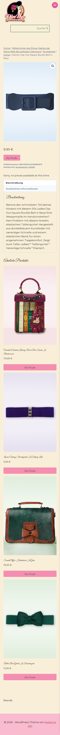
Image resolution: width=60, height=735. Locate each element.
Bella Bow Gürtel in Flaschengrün (19, 663)
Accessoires (22, 167)
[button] (52, 66)
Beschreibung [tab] (14, 182)
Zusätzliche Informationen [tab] (22, 188)
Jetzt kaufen (12, 157)
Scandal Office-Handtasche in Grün (19, 560)
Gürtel (32, 167)
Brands (8, 700)
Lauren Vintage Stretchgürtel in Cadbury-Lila (23, 457)
